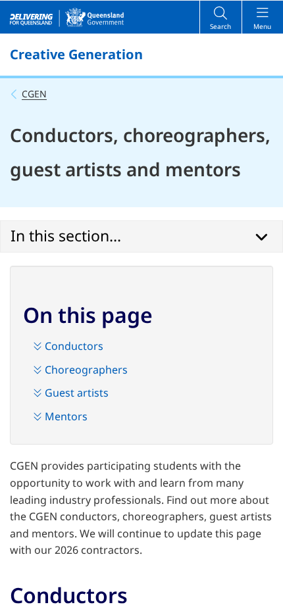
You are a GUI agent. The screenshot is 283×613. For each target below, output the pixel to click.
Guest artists (75, 392)
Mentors (65, 416)
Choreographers (85, 369)
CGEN (34, 93)
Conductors (72, 346)
